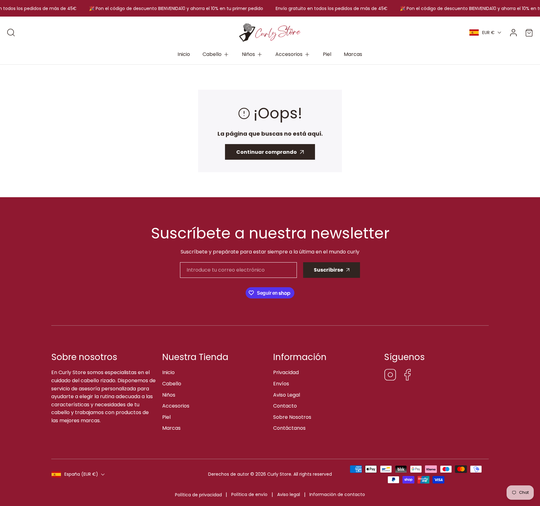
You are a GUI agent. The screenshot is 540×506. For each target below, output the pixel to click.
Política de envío (249, 494)
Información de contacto (337, 494)
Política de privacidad (198, 495)
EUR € (488, 32)
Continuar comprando (266, 152)
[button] (216, 54)
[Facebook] (407, 375)
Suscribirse (328, 269)
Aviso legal (288, 494)
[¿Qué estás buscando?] (11, 32)
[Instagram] (390, 375)
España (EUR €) (81, 474)
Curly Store (279, 474)
